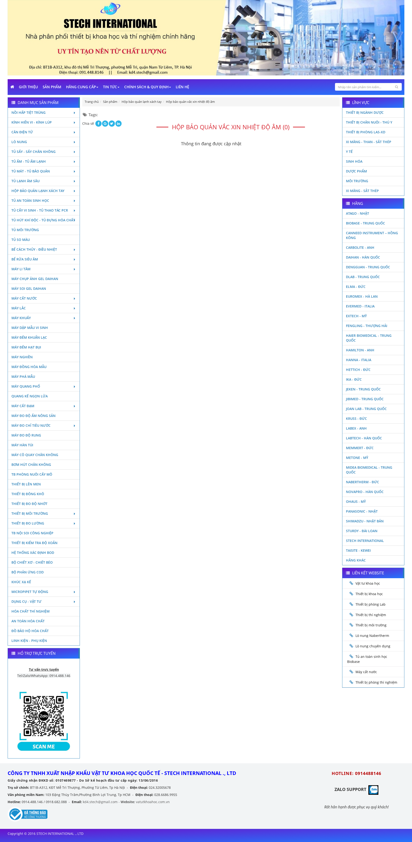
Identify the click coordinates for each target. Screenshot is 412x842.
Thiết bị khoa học (369, 594)
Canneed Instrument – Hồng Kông (372, 235)
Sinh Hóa (354, 161)
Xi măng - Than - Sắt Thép (368, 142)
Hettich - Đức (358, 369)
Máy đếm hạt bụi (26, 347)
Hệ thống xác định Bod (32, 552)
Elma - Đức (356, 286)
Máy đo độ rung (26, 435)
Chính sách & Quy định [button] (146, 86)
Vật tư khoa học (367, 583)
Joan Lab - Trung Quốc (366, 408)
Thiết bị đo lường (27, 523)
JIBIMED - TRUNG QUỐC (365, 399)
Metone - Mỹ (357, 457)
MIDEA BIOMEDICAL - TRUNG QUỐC (369, 469)
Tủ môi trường (25, 230)
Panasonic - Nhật (362, 511)
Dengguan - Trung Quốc (368, 267)
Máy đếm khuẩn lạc (29, 337)
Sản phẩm (52, 86)
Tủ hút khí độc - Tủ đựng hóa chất (43, 220)
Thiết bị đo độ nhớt (29, 503)
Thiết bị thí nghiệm (370, 615)
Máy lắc (18, 308)
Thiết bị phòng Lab (370, 604)
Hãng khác (356, 560)
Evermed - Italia (360, 306)
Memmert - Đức (360, 448)
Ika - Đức (354, 379)
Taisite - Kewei (358, 550)
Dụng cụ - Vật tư (26, 601)
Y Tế (349, 151)
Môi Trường (357, 181)
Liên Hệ (182, 86)
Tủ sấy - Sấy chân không (33, 151)
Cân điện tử (22, 132)
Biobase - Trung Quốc (365, 223)
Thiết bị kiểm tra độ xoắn (34, 543)
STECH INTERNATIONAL (365, 540)
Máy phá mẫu (23, 376)
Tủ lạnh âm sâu (25, 181)
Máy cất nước (24, 298)
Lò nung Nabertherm (372, 635)
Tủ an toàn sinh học (30, 200)
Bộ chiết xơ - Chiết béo (32, 562)
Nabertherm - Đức (362, 482)
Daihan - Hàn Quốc (363, 257)
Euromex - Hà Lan (362, 296)
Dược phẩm (356, 171)
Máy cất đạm (22, 406)
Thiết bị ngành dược (365, 112)
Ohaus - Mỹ (356, 501)
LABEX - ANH (356, 428)
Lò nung (19, 142)
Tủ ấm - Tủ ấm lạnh (28, 161)
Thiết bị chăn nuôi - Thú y (369, 122)
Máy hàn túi (22, 445)
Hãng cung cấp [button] (81, 86)
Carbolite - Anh (360, 247)
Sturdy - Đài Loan (361, 531)
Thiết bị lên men (26, 484)
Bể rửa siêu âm (24, 259)
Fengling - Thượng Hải (366, 325)
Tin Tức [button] (110, 86)
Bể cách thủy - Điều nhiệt (34, 249)
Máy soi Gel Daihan (28, 288)
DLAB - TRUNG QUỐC (363, 277)
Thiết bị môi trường (29, 513)
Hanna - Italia (358, 360)
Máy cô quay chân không (34, 454)
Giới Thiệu (28, 86)
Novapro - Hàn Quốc (365, 491)
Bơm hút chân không (31, 464)
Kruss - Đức (356, 418)
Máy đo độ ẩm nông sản (33, 415)
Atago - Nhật (357, 213)
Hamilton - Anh (360, 350)
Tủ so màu (20, 239)
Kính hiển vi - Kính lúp (31, 122)
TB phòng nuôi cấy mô (31, 474)
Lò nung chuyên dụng (372, 646)
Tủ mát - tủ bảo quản (30, 171)
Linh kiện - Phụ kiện (29, 640)
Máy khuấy (21, 318)
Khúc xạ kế (21, 582)
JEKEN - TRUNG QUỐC (363, 389)
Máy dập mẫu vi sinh (29, 327)
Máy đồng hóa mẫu (28, 366)
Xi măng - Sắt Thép (362, 190)
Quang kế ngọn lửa (29, 396)
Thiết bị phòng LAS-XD (365, 132)
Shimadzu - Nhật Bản (365, 521)
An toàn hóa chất (28, 621)
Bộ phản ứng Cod (27, 572)
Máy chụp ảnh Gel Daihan (34, 278)
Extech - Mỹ (356, 316)
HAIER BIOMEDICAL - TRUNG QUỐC (368, 338)
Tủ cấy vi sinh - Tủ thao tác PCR (39, 210)
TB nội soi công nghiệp (32, 533)
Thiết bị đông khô (27, 494)
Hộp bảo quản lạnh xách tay (37, 190)
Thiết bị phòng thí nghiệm (376, 682)
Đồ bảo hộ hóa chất (30, 631)
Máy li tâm (21, 269)
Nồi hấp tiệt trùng (28, 112)
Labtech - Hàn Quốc (364, 438)
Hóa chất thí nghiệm (30, 611)
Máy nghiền (22, 357)
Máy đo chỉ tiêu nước (31, 425)
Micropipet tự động (29, 591)
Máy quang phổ (25, 386)
